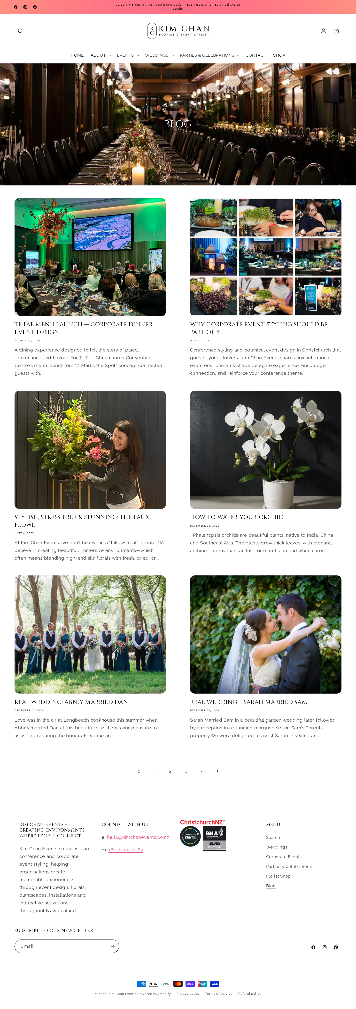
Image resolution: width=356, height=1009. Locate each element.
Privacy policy (188, 993)
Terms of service (218, 993)
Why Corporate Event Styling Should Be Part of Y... (259, 328)
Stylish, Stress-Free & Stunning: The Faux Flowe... (82, 521)
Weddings (276, 847)
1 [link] (139, 771)
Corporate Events (284, 856)
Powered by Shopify (154, 994)
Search (273, 837)
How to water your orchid (236, 517)
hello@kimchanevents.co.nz (138, 837)
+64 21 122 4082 (125, 849)
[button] (21, 31)
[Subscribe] (112, 946)
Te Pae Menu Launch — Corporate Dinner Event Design (84, 328)
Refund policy (249, 993)
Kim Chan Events (122, 994)
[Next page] (217, 770)
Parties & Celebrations (289, 866)
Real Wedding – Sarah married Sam (248, 702)
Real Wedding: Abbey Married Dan (71, 702)
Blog (271, 885)
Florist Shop (278, 876)
